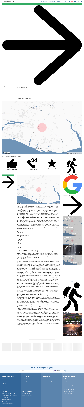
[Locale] (72, 1)
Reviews (4, 385)
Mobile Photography (67, 393)
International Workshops (27, 387)
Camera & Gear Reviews (68, 387)
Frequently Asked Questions (8, 387)
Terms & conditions (6, 381)
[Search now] (69, 1)
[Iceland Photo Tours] (8, 1)
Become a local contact (48, 378)
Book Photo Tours (44, 1)
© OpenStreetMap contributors (14, 156)
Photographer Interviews (68, 389)
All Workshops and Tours (27, 378)
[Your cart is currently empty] (78, 1)
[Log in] (81, 1)
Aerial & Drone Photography (69, 385)
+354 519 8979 (5, 401)
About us (4, 378)
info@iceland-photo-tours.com (8, 403)
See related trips (42, 4)
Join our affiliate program (48, 381)
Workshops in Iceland (27, 381)
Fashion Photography (27, 395)
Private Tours (25, 383)
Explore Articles (52, 1)
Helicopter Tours (26, 385)
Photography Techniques (68, 391)
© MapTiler (4, 156)
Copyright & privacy (6, 383)
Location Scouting (26, 393)
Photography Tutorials (68, 383)
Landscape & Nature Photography (70, 381)
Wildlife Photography (67, 378)
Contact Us (64, 1)
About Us (58, 1)
